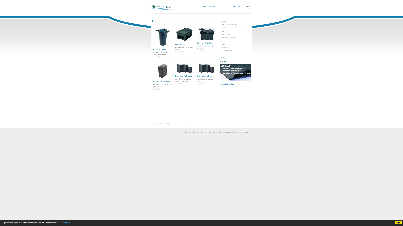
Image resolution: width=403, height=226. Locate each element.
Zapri (398, 223)
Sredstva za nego (231, 132)
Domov (205, 6)
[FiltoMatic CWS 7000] (206, 68)
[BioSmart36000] (181, 44)
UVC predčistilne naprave (229, 25)
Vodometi (240, 132)
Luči (222, 41)
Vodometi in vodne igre (228, 38)
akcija (223, 57)
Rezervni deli (225, 54)
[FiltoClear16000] (159, 49)
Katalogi (212, 6)
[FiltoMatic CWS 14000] (184, 68)
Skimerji (223, 21)
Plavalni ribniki (237, 6)
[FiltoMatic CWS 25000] (162, 71)
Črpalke (223, 28)
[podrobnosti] (65, 223)
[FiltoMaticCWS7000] (205, 76)
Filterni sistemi (225, 34)
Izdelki (163, 16)
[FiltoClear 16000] (162, 37)
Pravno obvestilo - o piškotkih (184, 123)
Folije (223, 44)
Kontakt (248, 6)
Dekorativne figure (226, 50)
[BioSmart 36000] (184, 34)
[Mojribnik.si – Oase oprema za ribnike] (162, 10)
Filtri (170, 16)
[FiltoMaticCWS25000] (161, 82)
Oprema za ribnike (224, 6)
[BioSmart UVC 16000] (206, 34)
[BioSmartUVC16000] (205, 43)
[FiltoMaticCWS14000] (183, 76)
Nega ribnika (225, 47)
